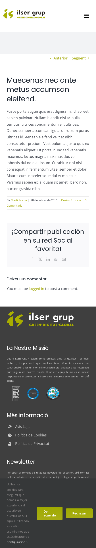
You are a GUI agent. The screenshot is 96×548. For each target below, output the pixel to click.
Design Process (71, 200)
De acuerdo (50, 513)
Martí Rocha (19, 200)
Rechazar (79, 513)
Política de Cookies (31, 435)
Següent (79, 58)
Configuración (16, 542)
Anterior (61, 58)
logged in (36, 288)
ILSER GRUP (22, 358)
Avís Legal (23, 426)
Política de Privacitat (32, 443)
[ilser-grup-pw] (40, 311)
